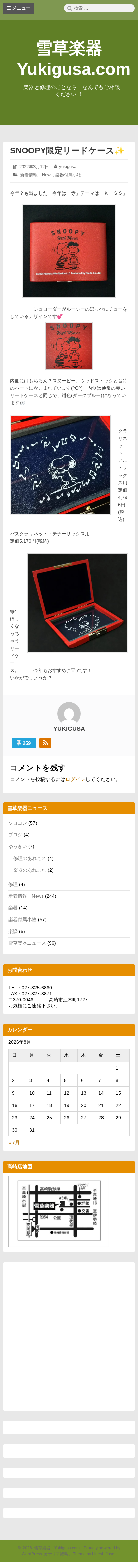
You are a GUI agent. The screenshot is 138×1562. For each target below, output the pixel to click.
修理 (13, 884)
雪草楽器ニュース (27, 943)
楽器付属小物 (68, 174)
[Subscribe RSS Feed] (45, 743)
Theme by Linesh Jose (94, 1554)
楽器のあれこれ (29, 870)
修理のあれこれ (29, 858)
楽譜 (13, 931)
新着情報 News (36, 174)
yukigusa (67, 166)
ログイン (75, 779)
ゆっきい (17, 846)
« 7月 (14, 1142)
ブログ (15, 834)
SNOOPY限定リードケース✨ (67, 150)
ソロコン (17, 823)
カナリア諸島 (56, 1554)
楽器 (13, 907)
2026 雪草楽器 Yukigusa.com (50, 1548)
